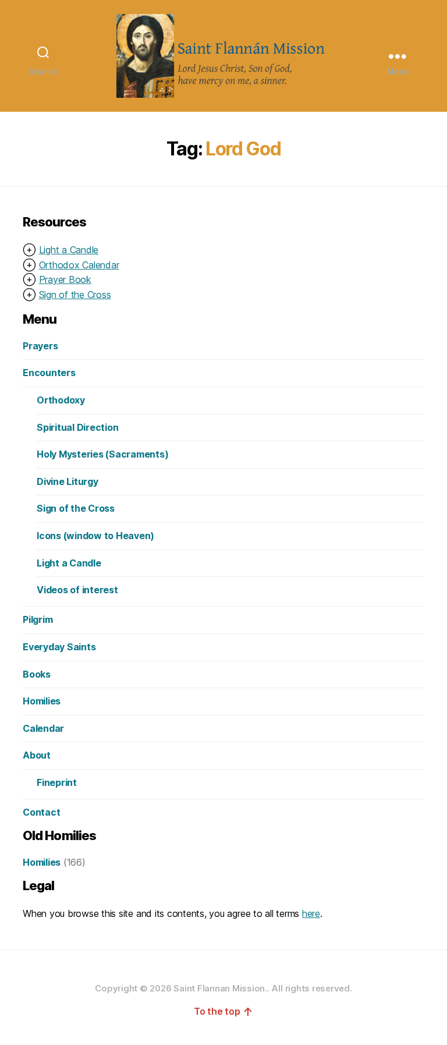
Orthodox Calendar (79, 265)
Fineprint (57, 782)
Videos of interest (77, 590)
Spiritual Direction (77, 427)
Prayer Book (65, 279)
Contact (41, 812)
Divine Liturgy (67, 481)
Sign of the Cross (75, 294)
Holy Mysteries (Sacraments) (103, 454)
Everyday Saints (59, 647)
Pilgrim (37, 619)
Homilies (42, 701)
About (37, 755)
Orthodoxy (61, 400)
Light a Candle (69, 250)
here (311, 913)
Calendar (43, 728)
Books (37, 674)
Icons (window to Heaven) (95, 535)
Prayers (40, 346)
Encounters (49, 372)
